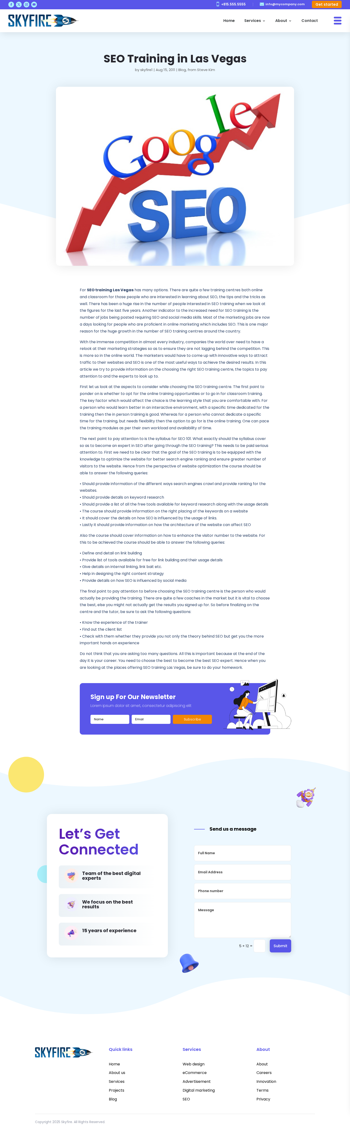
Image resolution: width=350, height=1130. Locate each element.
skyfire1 (146, 69)
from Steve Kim (201, 69)
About (281, 20)
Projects (116, 1090)
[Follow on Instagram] (26, 4)
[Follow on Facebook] (11, 4)
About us (117, 1072)
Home (229, 20)
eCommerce (195, 1072)
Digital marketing (199, 1090)
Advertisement (197, 1081)
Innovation (266, 1081)
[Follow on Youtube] (34, 4)
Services (252, 20)
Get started (326, 4)
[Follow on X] (19, 4)
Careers (264, 1072)
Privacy (263, 1099)
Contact (309, 20)
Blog (182, 69)
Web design (194, 1064)
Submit (280, 946)
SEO (186, 1099)
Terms (262, 1090)
